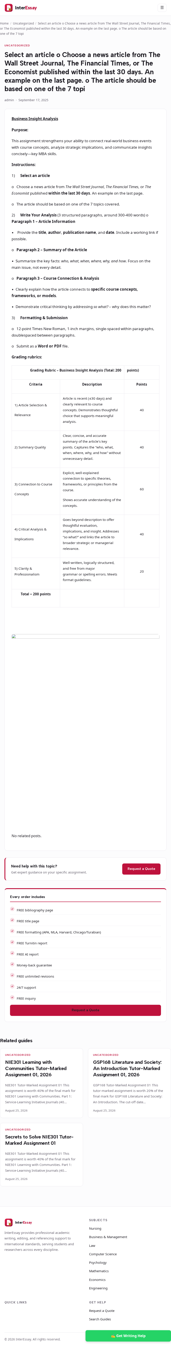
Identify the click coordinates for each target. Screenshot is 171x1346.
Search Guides (100, 1319)
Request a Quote (141, 869)
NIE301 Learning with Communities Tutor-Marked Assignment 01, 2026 (36, 1068)
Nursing (95, 1228)
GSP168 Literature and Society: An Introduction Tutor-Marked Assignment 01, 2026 (127, 1068)
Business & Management (108, 1237)
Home (4, 23)
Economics (97, 1279)
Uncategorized (23, 23)
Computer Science (103, 1254)
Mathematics (99, 1271)
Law (92, 1245)
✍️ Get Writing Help (128, 1336)
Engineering (98, 1288)
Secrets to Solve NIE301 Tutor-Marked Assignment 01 (39, 1140)
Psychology (98, 1262)
